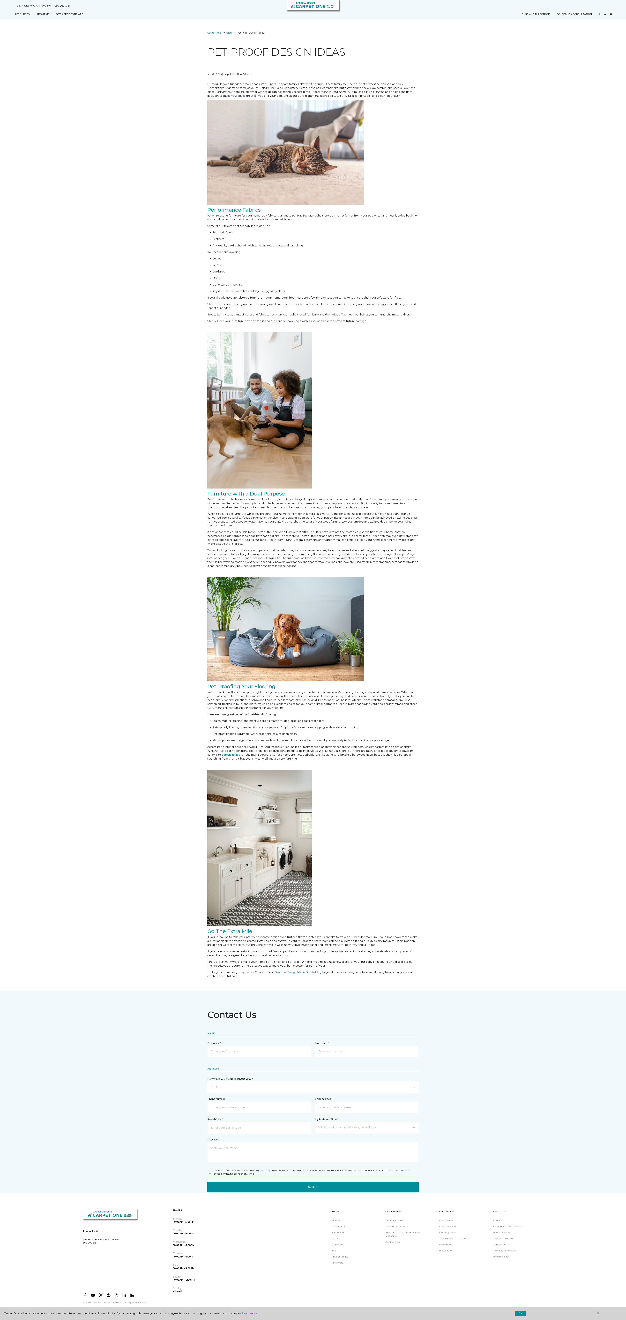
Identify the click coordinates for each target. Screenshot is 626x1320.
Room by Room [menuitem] (502, 1232)
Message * (213, 1139)
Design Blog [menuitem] (392, 1242)
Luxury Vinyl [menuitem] (339, 1226)
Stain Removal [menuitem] (447, 1220)
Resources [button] (22, 14)
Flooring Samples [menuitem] (395, 1226)
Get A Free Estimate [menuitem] (69, 14)
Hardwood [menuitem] (338, 1232)
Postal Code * (215, 1119)
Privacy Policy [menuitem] (501, 1256)
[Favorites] (605, 14)
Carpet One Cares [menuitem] (503, 1238)
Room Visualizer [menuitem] (394, 1220)
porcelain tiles (231, 754)
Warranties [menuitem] (445, 1244)
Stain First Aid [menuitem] (447, 1226)
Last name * (321, 1043)
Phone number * (216, 1099)
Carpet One (214, 32)
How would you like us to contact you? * (230, 1079)
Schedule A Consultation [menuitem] (507, 1226)
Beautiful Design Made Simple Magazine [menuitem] (403, 1234)
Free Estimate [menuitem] (340, 1256)
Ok (520, 1313)
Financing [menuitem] (337, 1262)
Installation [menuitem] (446, 1250)
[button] (599, 14)
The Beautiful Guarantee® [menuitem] (454, 1238)
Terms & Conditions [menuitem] (504, 1250)
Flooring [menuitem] (336, 1220)
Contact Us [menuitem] (499, 1244)
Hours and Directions (535, 14)
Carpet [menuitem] (336, 1238)
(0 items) (611, 14)
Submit (313, 1187)
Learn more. (250, 1313)
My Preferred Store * (326, 1119)
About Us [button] (43, 14)
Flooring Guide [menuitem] (447, 1232)
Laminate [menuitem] (337, 1244)
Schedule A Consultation (574, 14)
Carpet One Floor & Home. (107, 1302)
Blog (229, 32)
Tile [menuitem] (334, 1250)
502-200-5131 (62, 5)
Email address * (323, 1099)
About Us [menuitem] (498, 1220)
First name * (214, 1043)
